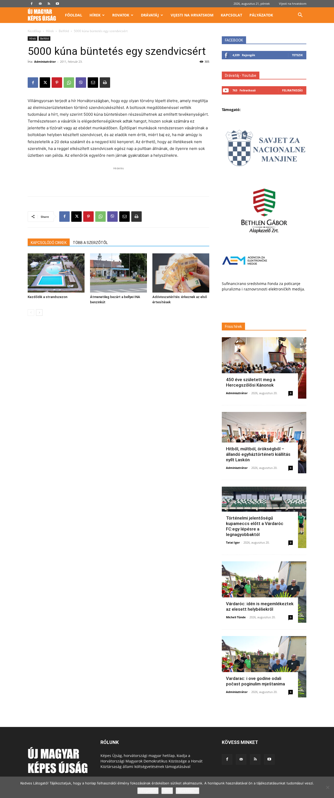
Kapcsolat (231, 15)
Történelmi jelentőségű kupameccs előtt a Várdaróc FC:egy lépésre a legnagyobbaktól (254, 526)
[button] (300, 15)
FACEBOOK (234, 40)
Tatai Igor (233, 542)
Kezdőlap (34, 31)
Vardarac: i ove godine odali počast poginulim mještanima (255, 681)
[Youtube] (57, 3)
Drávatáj (150, 15)
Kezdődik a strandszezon (47, 297)
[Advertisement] (118, 179)
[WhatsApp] (69, 82)
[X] (45, 82)
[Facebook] (31, 3)
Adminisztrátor (45, 61)
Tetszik (297, 55)
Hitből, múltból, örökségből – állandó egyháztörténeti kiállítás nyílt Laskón (258, 454)
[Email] (93, 82)
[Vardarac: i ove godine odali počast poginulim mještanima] (264, 666)
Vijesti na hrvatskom (292, 3)
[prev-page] (31, 312)
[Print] (105, 82)
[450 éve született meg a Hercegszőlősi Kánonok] (264, 368)
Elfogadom (148, 791)
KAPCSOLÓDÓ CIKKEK (49, 243)
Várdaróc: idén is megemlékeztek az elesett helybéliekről (260, 606)
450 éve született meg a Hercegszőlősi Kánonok (250, 382)
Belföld (64, 31)
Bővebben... (187, 791)
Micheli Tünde (236, 617)
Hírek (95, 15)
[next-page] (39, 312)
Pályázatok (261, 15)
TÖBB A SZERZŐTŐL (90, 243)
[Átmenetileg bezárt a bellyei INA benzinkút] (118, 273)
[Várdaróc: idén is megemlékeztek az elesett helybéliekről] (264, 592)
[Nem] (327, 787)
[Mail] (40, 3)
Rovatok (120, 15)
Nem (167, 791)
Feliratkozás (292, 90)
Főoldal (73, 15)
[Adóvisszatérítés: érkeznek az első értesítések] (180, 273)
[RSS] (49, 3)
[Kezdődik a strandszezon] (56, 273)
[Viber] (81, 82)
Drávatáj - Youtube (240, 75)
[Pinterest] (57, 82)
